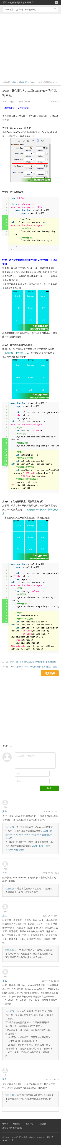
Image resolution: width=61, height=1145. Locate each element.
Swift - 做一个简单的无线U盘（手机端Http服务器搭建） (33, 662)
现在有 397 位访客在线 (12, 1128)
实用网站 (29, 1123)
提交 (49, 788)
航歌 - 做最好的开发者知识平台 (18, 2)
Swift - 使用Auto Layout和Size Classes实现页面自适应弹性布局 (29, 835)
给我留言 (17, 1123)
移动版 (5, 1123)
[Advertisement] (30, 46)
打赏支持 (42, 1123)
